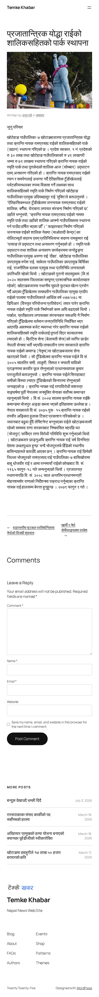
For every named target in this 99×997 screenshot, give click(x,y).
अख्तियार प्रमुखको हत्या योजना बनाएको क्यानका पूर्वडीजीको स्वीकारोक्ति (35, 835)
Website (12, 701)
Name (12, 661)
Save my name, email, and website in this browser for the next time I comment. (49, 724)
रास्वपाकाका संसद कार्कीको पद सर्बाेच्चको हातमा (28, 817)
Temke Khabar (21, 7)
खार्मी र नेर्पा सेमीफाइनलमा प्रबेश (74, 527)
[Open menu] (89, 7)
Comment (15, 605)
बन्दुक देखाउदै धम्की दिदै (24, 800)
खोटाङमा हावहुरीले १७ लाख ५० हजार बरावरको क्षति (34, 854)
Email (12, 681)
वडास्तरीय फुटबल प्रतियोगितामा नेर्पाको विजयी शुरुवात (31, 530)
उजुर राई (27, 115)
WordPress (84, 988)
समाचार (40, 115)
